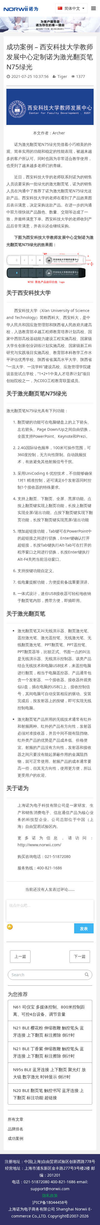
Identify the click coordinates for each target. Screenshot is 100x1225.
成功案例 (15, 1138)
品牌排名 (15, 1128)
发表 (84, 928)
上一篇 (20, 956)
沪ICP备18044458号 (50, 1202)
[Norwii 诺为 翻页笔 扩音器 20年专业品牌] (21, 8)
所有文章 (15, 1119)
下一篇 (80, 956)
